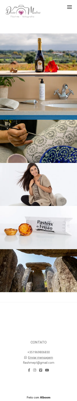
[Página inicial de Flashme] (22, 11)
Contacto (39, 384)
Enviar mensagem (40, 357)
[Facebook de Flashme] (29, 370)
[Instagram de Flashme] (34, 370)
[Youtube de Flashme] (47, 370)
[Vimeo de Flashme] (40, 370)
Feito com (38, 397)
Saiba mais (38, 325)
